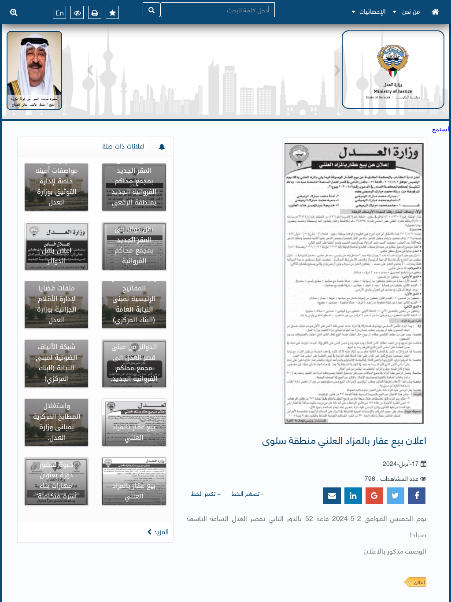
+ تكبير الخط (206, 492)
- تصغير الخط (247, 492)
